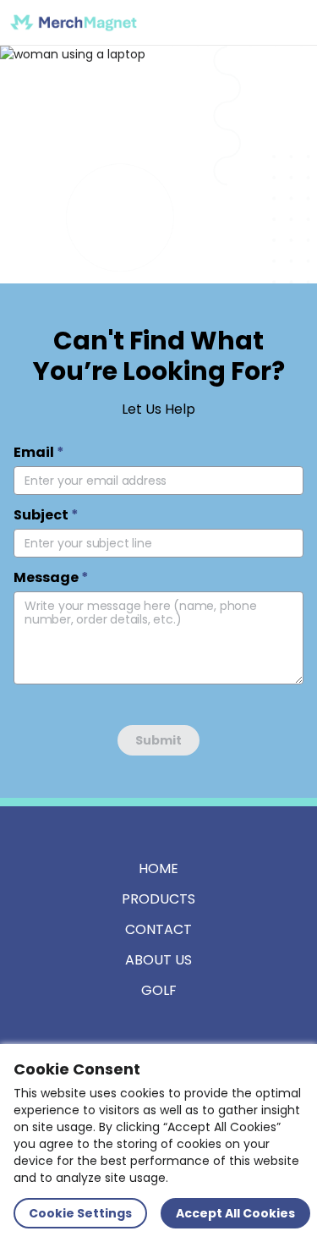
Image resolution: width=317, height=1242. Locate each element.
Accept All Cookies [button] (235, 1213)
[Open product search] (253, 22)
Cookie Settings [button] (80, 1213)
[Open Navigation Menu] (288, 22)
